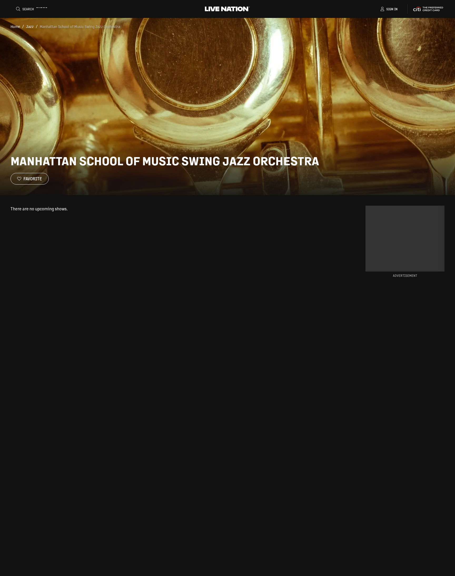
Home (15, 26)
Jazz (30, 26)
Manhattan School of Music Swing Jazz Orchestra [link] (80, 26)
